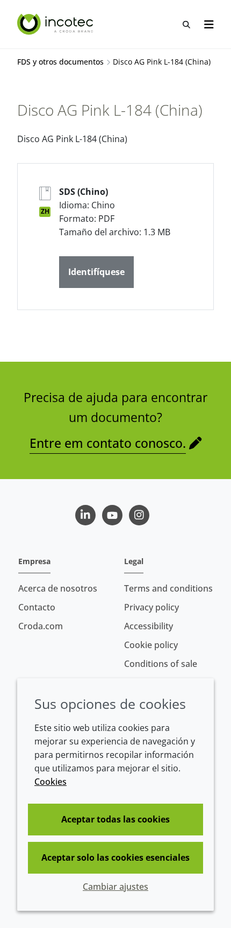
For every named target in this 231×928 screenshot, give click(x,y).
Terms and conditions (168, 588)
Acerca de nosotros (57, 588)
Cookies (50, 782)
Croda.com (40, 626)
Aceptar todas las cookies (115, 819)
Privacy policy (151, 607)
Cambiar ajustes (115, 886)
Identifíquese (96, 272)
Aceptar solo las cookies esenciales (115, 857)
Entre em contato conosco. (108, 443)
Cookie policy (151, 645)
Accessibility (148, 626)
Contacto (36, 607)
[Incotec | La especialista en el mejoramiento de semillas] (56, 24)
